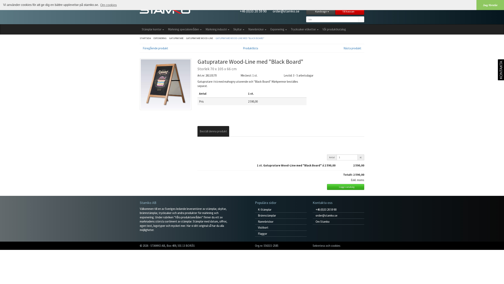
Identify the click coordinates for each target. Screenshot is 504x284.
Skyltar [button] (237, 29)
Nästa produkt (353, 48)
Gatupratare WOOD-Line (199, 38)
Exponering (160, 38)
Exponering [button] (277, 29)
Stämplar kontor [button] (152, 29)
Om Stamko (322, 221)
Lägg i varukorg (346, 186)
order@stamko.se (285, 11)
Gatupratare (176, 38)
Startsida (145, 38)
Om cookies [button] (108, 5)
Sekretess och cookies (326, 246)
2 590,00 (358, 165)
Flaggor (262, 233)
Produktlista (251, 48)
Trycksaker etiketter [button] (304, 29)
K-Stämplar (264, 209)
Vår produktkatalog (334, 29)
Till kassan (348, 11)
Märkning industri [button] (216, 29)
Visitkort (262, 227)
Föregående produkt (155, 48)
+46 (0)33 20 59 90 (253, 11)
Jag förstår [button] (490, 5)
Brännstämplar (266, 215)
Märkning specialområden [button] (184, 29)
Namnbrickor (265, 221)
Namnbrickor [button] (256, 29)
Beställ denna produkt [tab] (213, 131)
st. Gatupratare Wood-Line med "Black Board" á (297, 165)
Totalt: (348, 175)
